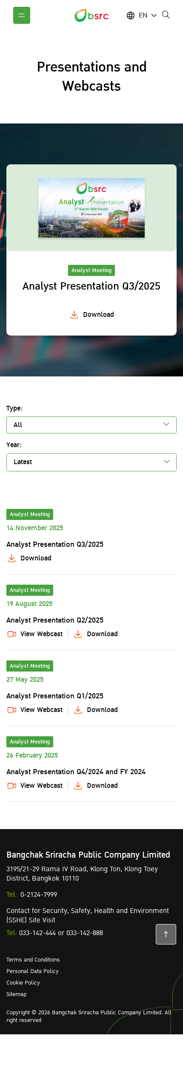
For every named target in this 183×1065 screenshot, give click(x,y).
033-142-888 (84, 933)
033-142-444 (37, 933)
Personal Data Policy (32, 971)
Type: (14, 408)
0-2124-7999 (38, 894)
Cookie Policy (23, 983)
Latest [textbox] (23, 462)
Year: (14, 445)
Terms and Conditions (33, 960)
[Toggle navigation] (21, 15)
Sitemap (16, 994)
